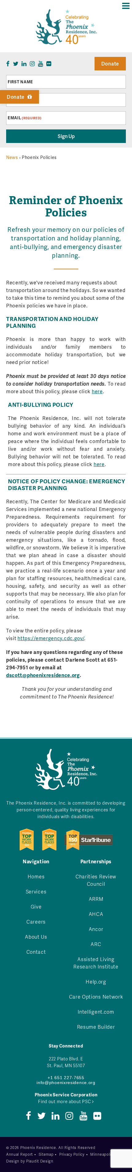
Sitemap (46, 1154)
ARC (96, 944)
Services (36, 891)
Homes (36, 876)
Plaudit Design (39, 1161)
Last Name (20, 100)
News (12, 157)
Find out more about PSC (65, 1101)
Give (36, 906)
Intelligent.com (96, 1011)
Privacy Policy (72, 1154)
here (97, 391)
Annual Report (19, 1154)
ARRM (96, 898)
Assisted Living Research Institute (95, 963)
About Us (36, 936)
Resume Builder (96, 1026)
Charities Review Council (96, 880)
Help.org (96, 981)
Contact (36, 951)
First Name (20, 82)
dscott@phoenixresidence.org (43, 675)
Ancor (96, 928)
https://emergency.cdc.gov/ (50, 638)
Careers (36, 921)
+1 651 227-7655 (66, 1077)
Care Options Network (96, 996)
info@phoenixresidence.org (66, 1082)
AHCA (96, 913)
